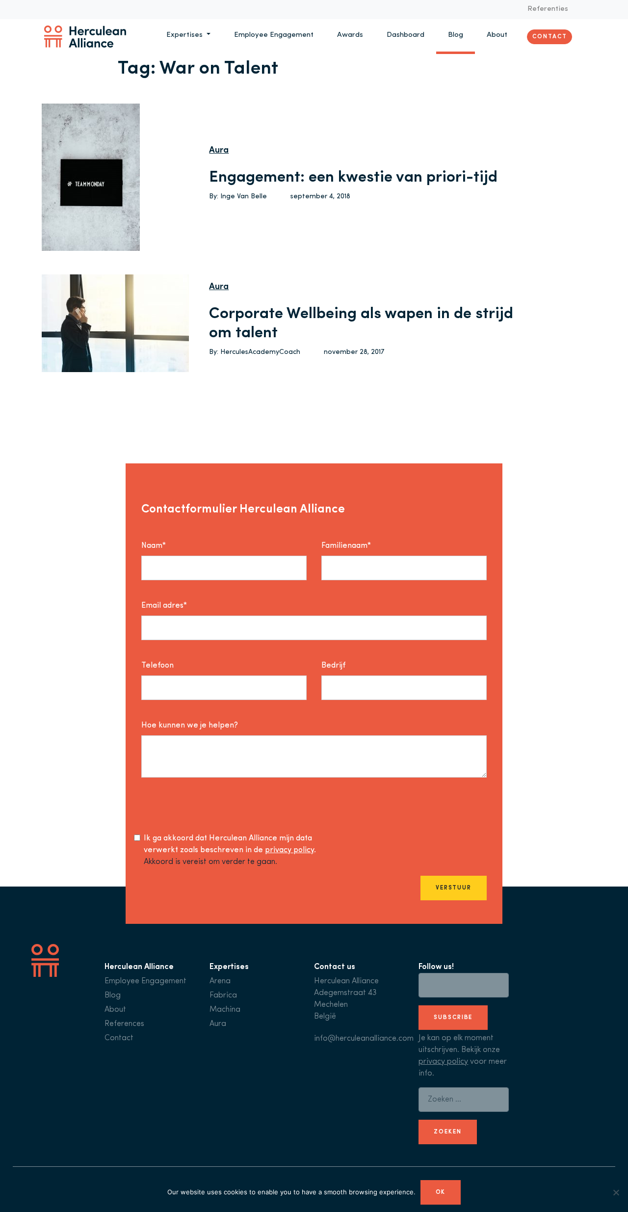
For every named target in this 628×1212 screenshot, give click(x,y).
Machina (224, 1010)
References (124, 1024)
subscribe (453, 1018)
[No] (616, 1192)
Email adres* (164, 606)
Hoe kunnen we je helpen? (189, 725)
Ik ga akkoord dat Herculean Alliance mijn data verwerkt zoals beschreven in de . (230, 844)
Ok (441, 1192)
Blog (455, 35)
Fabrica (223, 995)
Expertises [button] (185, 35)
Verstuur (453, 888)
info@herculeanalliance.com (364, 1039)
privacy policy (289, 850)
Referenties (547, 9)
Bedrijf (333, 666)
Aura (219, 150)
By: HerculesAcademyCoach (254, 352)
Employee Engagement (274, 35)
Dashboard (405, 35)
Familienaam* (346, 546)
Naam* (153, 546)
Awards (350, 35)
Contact (549, 36)
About (497, 35)
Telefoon (157, 666)
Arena (220, 981)
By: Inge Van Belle (238, 196)
